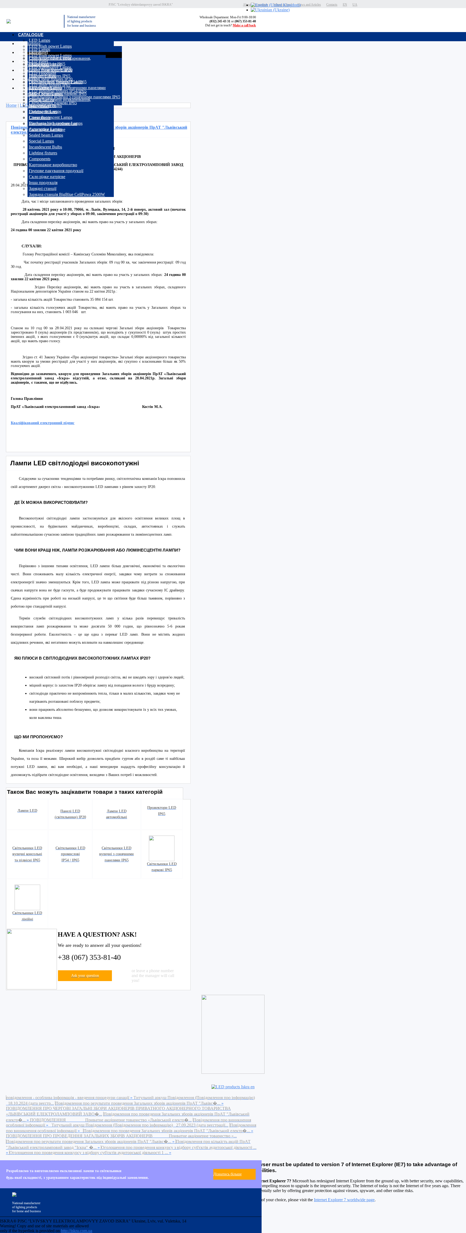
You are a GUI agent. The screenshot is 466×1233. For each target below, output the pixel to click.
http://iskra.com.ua (76, 1230)
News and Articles (309, 4)
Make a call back (244, 25)
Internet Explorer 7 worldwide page (344, 1199)
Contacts (331, 4)
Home (11, 105)
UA (354, 4)
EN (345, 4)
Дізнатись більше (227, 1174)
